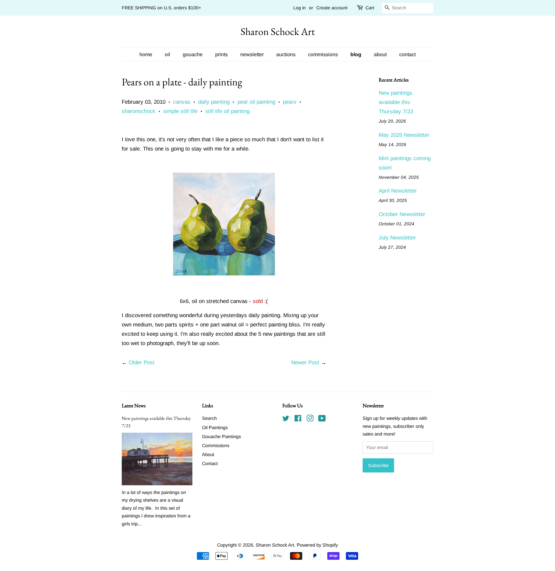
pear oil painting (256, 102)
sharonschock (138, 111)
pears (289, 102)
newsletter (252, 54)
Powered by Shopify (317, 545)
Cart (370, 7)
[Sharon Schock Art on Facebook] (298, 419)
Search (209, 418)
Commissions (215, 445)
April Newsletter (398, 191)
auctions (285, 54)
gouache (193, 54)
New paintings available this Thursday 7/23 (396, 102)
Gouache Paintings (221, 436)
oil (167, 54)
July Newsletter (397, 238)
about (380, 54)
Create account (332, 7)
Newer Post (305, 362)
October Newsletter (402, 214)
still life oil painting (227, 111)
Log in (299, 7)
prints (221, 54)
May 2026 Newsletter (404, 135)
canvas (181, 102)
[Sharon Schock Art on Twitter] (285, 419)
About (208, 454)
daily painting (214, 102)
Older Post (141, 362)
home (145, 54)
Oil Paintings (215, 427)
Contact (210, 463)
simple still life (180, 111)
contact (407, 54)
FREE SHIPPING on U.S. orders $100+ (161, 7)
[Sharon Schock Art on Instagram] (309, 419)
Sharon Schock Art (278, 31)
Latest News (133, 405)
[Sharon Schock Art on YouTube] (322, 419)
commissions (323, 54)
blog (355, 54)
